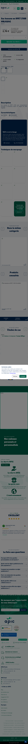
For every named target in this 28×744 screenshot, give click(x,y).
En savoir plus (13, 373)
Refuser (15, 376)
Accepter (22, 376)
